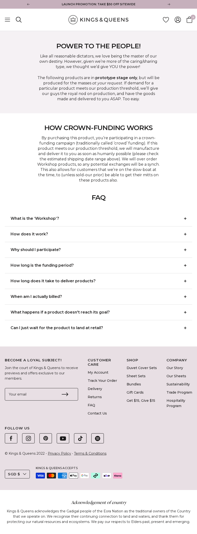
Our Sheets (176, 376)
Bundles (134, 384)
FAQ (91, 405)
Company (176, 360)
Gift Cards (135, 392)
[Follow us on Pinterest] (46, 438)
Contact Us (97, 413)
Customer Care (99, 362)
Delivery (95, 389)
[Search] (19, 20)
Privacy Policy (59, 453)
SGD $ (14, 474)
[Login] (178, 20)
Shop (132, 360)
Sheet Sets (136, 376)
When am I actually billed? (36, 296)
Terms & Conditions (90, 453)
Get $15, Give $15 (141, 400)
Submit (65, 394)
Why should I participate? (36, 249)
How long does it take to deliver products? (53, 281)
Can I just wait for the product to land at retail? (57, 328)
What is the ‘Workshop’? (35, 218)
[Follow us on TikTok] (80, 438)
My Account (98, 372)
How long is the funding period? (42, 265)
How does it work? (29, 234)
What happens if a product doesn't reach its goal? (60, 312)
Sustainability (178, 384)
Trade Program (179, 392)
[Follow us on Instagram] (28, 438)
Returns (95, 397)
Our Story (174, 368)
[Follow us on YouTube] (63, 438)
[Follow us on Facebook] (11, 438)
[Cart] (189, 20)
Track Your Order (102, 380)
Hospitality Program (175, 403)
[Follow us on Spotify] (98, 438)
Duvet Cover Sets (142, 368)
